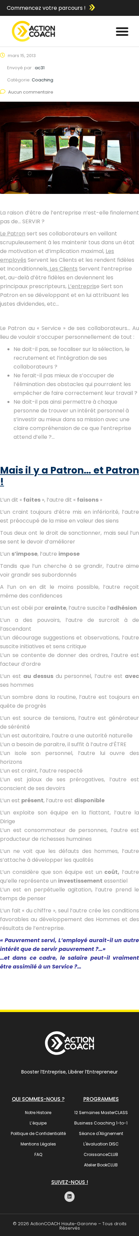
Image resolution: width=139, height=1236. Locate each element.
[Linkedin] (69, 1196)
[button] (122, 31)
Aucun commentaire (30, 92)
